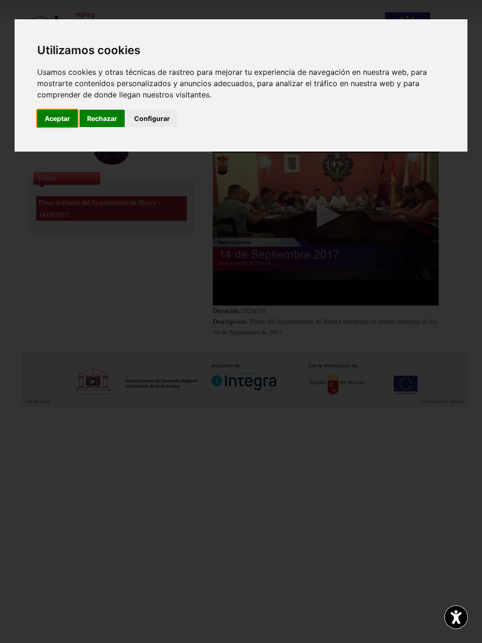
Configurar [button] (152, 118)
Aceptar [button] (57, 118)
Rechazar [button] (102, 118)
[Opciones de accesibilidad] (456, 617)
